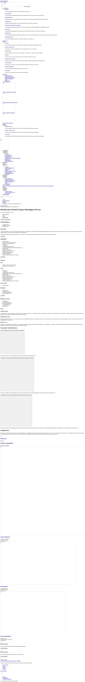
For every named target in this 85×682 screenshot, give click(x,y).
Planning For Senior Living (10, 77)
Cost (3, 665)
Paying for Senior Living (9, 47)
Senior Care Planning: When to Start (9, 185)
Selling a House (8, 50)
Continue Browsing (4, 648)
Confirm (5, 659)
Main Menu (5, 164)
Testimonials (5, 162)
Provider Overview (8, 126)
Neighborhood (5, 217)
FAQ (4, 216)
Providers (4, 669)
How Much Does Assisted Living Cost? (23, 185)
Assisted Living (8, 21)
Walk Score (3, 438)
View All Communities (4, 445)
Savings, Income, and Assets (10, 58)
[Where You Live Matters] (13, 6)
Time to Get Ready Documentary (37, 185)
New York (5, 201)
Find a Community (6, 200)
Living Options (5, 664)
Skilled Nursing (8, 33)
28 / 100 (1, 440)
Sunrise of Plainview (5, 537)
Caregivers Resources (9, 78)
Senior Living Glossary (9, 76)
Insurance (7, 54)
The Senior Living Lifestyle (48, 185)
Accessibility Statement (7, 679)
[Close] (0, 139)
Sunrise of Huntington (5, 636)
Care (4, 215)
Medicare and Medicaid (9, 66)
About (4, 186)
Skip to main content (4, 0)
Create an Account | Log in (10, 130)
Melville (4, 202)
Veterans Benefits (8, 62)
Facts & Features (6, 214)
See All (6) (2, 295)
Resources (5, 666)
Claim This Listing (3, 205)
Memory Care (7, 29)
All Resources (7, 80)
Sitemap (4, 676)
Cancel (2, 659)
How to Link (7, 134)
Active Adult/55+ (8, 13)
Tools (6, 79)
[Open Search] (0, 138)
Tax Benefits (7, 70)
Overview (7, 9)
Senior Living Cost (8, 75)
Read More (3, 236)
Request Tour (8, 219)
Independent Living (8, 17)
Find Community (3, 1)
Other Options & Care (9, 36)
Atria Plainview (4, 586)
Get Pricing (3, 219)
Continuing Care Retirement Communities (12, 25)
